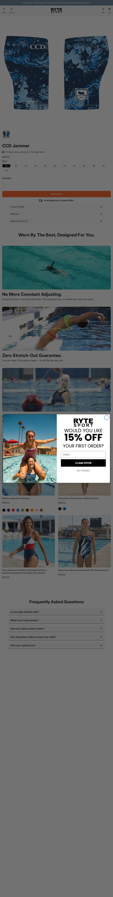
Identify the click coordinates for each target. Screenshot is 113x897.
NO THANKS (83, 471)
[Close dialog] (106, 417)
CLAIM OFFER (83, 463)
